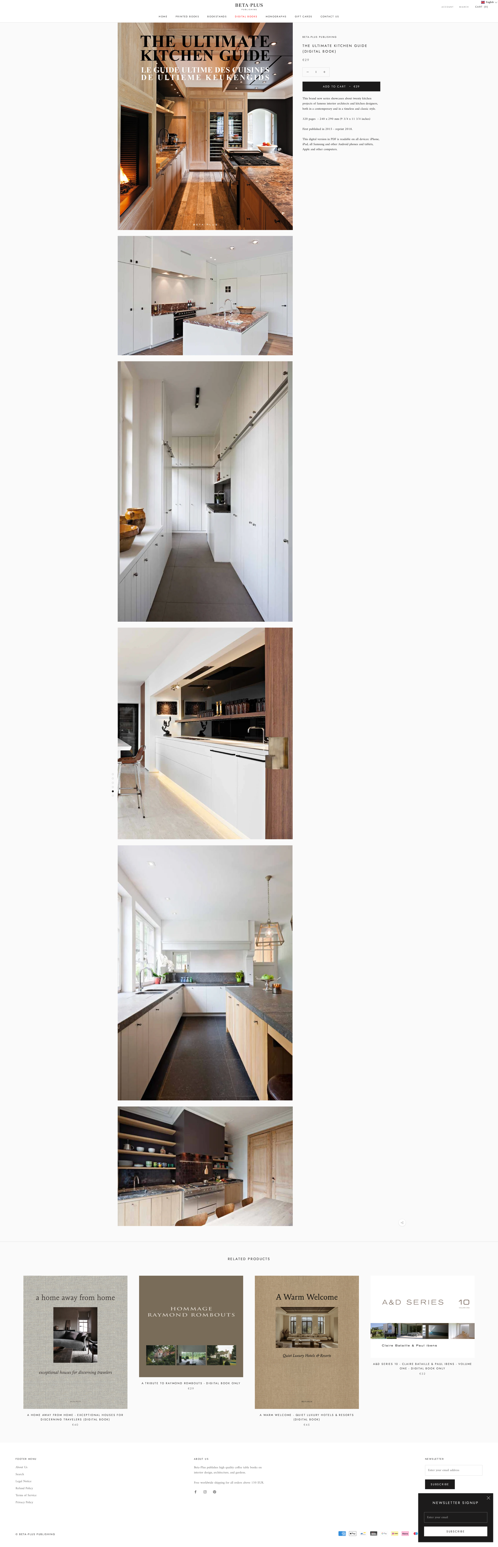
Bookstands (217, 16)
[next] (485, 1347)
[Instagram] (205, 1491)
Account (448, 6)
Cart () (481, 7)
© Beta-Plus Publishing (35, 1534)
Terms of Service (26, 1495)
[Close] (488, 1498)
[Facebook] (195, 1491)
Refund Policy (24, 1488)
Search (464, 6)
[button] (489, 2)
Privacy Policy (24, 1502)
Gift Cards (303, 16)
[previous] (12, 1347)
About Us (21, 1467)
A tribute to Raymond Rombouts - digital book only (191, 1383)
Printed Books (187, 16)
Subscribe (455, 1531)
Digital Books (246, 16)
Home (163, 16)
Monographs (276, 16)
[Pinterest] (214, 1491)
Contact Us (330, 16)
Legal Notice (24, 1481)
